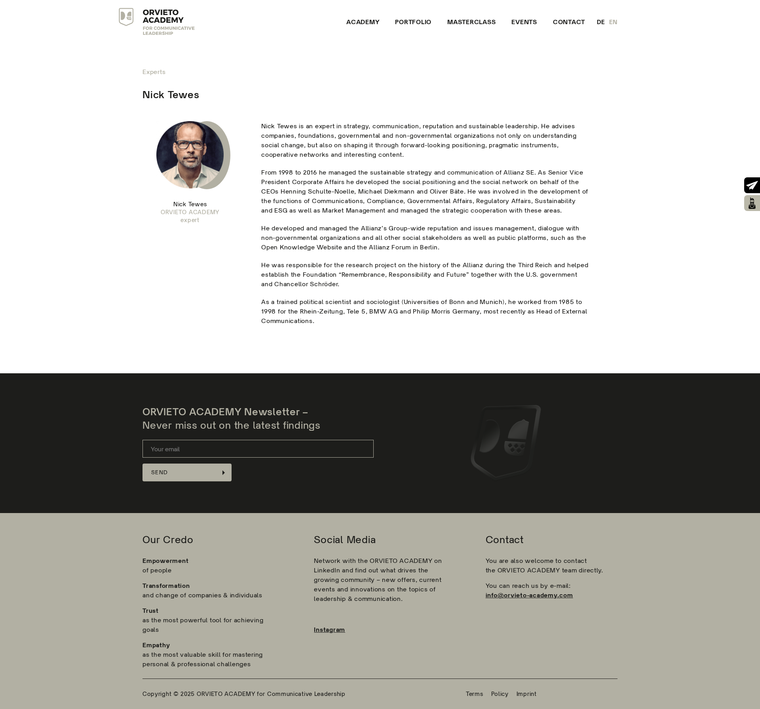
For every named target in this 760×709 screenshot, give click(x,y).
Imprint (527, 693)
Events (524, 21)
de (601, 22)
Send (159, 472)
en (613, 22)
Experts (153, 71)
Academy (362, 21)
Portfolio (413, 21)
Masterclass (471, 21)
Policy (500, 693)
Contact (569, 21)
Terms (474, 693)
